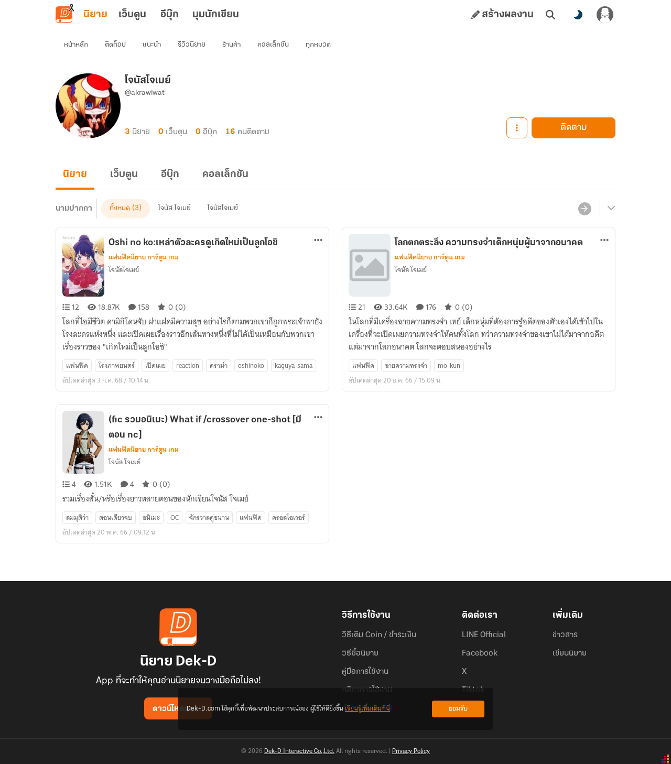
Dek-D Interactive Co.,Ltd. (299, 751)
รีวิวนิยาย (191, 45)
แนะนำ (152, 45)
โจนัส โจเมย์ (174, 208)
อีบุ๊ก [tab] (169, 14)
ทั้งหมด (120, 208)
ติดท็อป (115, 45)
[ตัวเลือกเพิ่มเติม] (516, 127)
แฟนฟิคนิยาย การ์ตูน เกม (144, 257)
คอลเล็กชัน (273, 45)
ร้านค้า (231, 45)
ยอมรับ (458, 709)
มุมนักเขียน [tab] (215, 14)
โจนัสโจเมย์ (223, 208)
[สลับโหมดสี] (577, 14)
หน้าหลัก (76, 45)
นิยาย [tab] (95, 14)
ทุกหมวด (318, 45)
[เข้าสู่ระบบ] (604, 14)
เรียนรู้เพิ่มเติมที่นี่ (367, 709)
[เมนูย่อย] (609, 208)
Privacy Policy (411, 751)
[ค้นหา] (550, 14)
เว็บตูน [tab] (132, 14)
